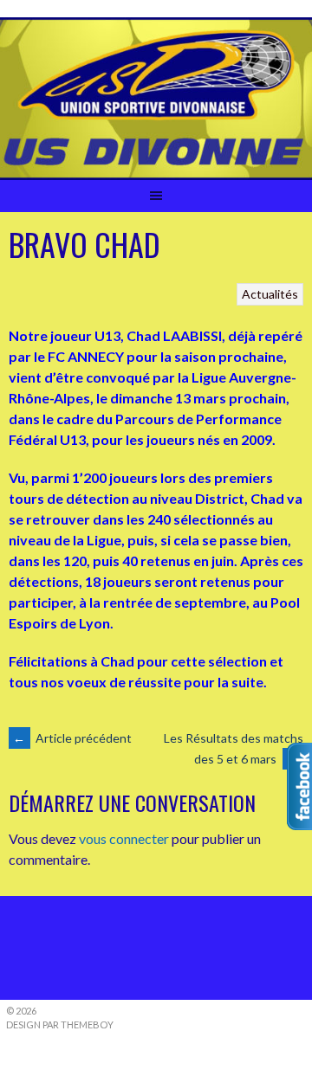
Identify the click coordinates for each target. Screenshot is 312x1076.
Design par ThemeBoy (60, 1024)
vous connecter (124, 838)
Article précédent (72, 738)
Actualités (270, 294)
